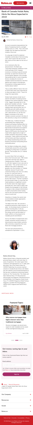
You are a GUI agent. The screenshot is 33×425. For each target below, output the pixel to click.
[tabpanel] (17, 320)
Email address (7, 361)
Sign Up (16, 374)
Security (14, 418)
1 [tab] (12, 340)
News (12, 293)
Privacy (28, 418)
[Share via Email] (25, 37)
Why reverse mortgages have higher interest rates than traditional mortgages (16, 319)
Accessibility (21, 418)
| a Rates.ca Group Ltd (18, 421)
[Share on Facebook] (29, 37)
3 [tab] (20, 340)
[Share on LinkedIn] (30, 37)
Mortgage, (6, 293)
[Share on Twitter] (27, 37)
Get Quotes (20, 3)
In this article (6, 8)
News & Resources (14, 384)
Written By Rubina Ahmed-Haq (14, 40)
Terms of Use (7, 418)
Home (5, 384)
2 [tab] (16, 340)
